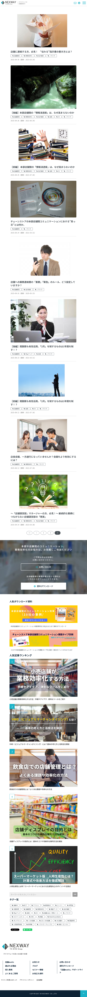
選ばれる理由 (10, 965)
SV (59, 117)
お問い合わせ (75, 2)
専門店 (71, 905)
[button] (84, 3)
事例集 (30, 924)
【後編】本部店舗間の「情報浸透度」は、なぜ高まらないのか (42, 112)
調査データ (54, 909)
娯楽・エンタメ (63, 924)
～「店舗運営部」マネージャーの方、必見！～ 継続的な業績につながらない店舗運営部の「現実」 (43, 515)
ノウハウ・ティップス (45, 924)
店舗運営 (17, 56)
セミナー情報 (37, 969)
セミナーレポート (19, 917)
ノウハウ (52, 56)
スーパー (60, 905)
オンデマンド (18, 920)
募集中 (16, 905)
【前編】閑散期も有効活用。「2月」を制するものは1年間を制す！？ (42, 402)
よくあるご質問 (11, 973)
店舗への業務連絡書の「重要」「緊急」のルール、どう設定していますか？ (43, 283)
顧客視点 (48, 905)
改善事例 (16, 909)
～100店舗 (31, 920)
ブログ (35, 965)
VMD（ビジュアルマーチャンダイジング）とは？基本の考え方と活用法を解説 (39, 744)
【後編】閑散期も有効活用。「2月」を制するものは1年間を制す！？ (42, 348)
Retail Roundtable (55, 917)
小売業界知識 (18, 924)
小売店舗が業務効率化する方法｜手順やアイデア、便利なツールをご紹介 (37, 699)
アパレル (36, 905)
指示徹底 (41, 56)
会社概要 (39, 980)
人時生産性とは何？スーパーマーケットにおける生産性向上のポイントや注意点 (40, 886)
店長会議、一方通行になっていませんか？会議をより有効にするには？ (43, 458)
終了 (25, 905)
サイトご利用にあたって (9, 980)
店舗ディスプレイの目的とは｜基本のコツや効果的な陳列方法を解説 (36, 841)
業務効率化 (28, 56)
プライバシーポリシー (26, 980)
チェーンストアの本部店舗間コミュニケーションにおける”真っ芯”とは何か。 (43, 223)
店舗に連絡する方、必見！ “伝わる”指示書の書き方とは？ (41, 51)
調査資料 (72, 920)
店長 (51, 117)
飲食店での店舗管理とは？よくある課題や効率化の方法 (31, 789)
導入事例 (8, 969)
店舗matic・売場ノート (51, 913)
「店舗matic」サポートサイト (71, 971)
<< (29, 533)
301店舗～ (59, 920)
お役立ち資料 (37, 973)
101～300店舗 (45, 920)
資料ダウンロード (79, 2)
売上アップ (28, 354)
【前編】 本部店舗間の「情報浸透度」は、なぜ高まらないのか (43, 167)
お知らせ (36, 962)
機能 (41, 917)
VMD (32, 917)
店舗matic (9, 962)
